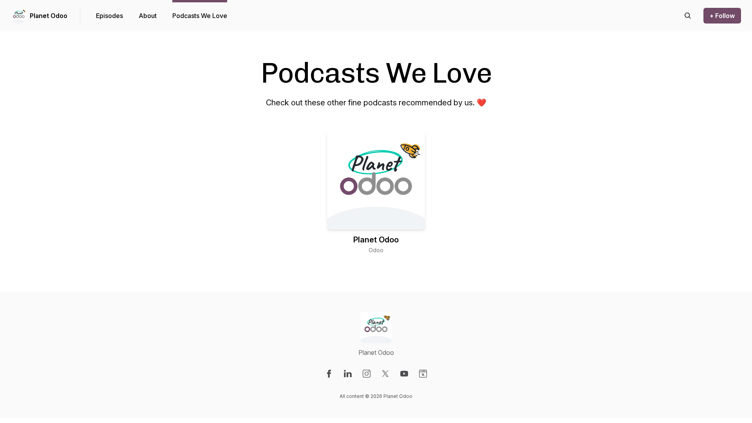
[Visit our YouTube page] (404, 374)
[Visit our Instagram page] (367, 374)
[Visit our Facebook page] (329, 374)
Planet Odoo (48, 16)
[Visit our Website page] (423, 374)
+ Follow (722, 16)
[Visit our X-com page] (385, 374)
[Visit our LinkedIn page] (348, 374)
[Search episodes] (688, 15)
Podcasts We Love (199, 16)
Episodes (109, 16)
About (148, 16)
